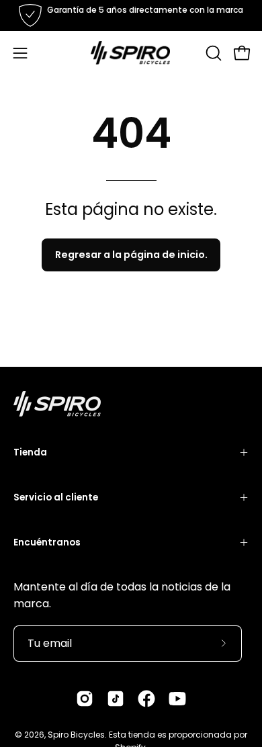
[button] (212, 53)
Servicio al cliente (55, 497)
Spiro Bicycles (76, 734)
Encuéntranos (47, 542)
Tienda (30, 452)
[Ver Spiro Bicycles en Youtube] (177, 699)
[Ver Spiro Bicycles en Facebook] (146, 699)
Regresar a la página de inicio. (131, 254)
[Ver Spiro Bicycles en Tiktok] (115, 699)
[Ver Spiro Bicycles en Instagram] (85, 699)
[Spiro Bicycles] (131, 52)
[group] (131, 15)
